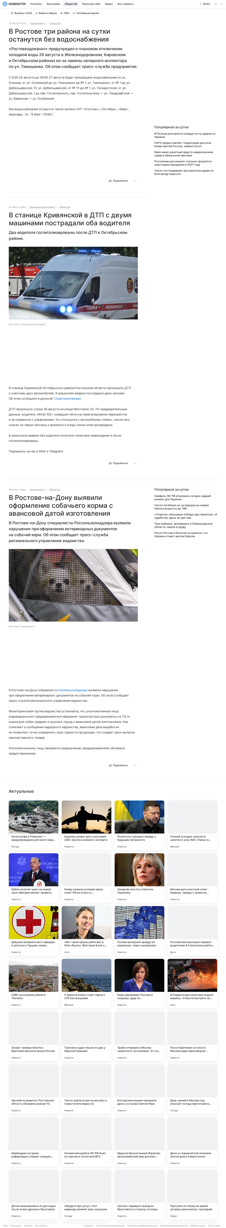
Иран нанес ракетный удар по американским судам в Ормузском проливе (183, 153)
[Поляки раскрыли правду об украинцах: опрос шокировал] (139, 931)
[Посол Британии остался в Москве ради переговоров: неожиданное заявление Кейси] (192, 1036)
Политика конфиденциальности (142, 1225)
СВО (66, 13)
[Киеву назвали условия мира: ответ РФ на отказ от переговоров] (86, 878)
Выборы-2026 (23, 13)
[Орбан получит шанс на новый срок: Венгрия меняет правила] (33, 878)
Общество (55, 23)
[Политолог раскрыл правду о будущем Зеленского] (139, 825)
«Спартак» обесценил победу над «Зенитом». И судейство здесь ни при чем (185, 516)
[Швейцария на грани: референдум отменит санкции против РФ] (33, 1142)
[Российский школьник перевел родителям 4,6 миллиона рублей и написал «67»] (192, 931)
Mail (5, 1225)
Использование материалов (174, 1225)
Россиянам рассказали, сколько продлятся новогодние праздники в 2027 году (183, 163)
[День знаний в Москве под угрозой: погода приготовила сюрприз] (192, 1089)
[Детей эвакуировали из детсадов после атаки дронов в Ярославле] (33, 1194)
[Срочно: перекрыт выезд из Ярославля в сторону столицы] (139, 1194)
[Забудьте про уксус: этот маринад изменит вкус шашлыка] (86, 1194)
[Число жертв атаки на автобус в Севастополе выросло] (86, 1089)
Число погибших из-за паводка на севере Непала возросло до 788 (181, 507)
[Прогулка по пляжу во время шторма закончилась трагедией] (192, 1194)
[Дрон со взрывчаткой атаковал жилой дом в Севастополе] (192, 1142)
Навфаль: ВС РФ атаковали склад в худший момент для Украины (182, 497)
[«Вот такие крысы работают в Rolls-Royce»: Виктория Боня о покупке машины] (86, 931)
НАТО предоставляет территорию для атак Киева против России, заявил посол (182, 144)
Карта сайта (214, 1225)
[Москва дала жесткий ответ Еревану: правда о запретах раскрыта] (192, 878)
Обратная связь (198, 1225)
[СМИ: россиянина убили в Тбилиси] (33, 983)
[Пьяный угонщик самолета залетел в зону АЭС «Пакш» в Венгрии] (192, 825)
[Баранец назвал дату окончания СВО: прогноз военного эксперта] (86, 825)
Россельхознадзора (73, 690)
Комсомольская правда (42, 207)
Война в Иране (48, 13)
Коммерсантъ (38, 23)
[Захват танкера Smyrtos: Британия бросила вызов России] (33, 1036)
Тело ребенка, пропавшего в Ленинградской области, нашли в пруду (183, 525)
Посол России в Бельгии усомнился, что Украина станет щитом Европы (181, 534)
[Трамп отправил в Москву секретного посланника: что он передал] (139, 1036)
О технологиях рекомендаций (110, 1225)
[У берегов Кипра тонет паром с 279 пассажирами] (86, 983)
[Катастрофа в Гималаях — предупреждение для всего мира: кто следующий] (33, 825)
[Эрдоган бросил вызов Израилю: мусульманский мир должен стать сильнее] (139, 1142)
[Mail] (5, 4)
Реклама (28, 1225)
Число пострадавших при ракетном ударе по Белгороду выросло (184, 172)
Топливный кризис (87, 13)
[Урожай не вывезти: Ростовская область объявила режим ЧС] (33, 1089)
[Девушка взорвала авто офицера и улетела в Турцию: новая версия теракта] (33, 931)
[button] (73, 283)
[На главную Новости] (16, 4)
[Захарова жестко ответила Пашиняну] (139, 878)
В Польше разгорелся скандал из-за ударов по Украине (185, 135)
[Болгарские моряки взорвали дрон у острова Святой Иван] (139, 1089)
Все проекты (41, 1225)
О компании (15, 1225)
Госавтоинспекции (67, 398)
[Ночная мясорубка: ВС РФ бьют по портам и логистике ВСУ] (86, 1142)
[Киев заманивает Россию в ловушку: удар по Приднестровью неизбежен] (139, 983)
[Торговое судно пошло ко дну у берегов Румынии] (86, 1036)
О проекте (88, 1225)
